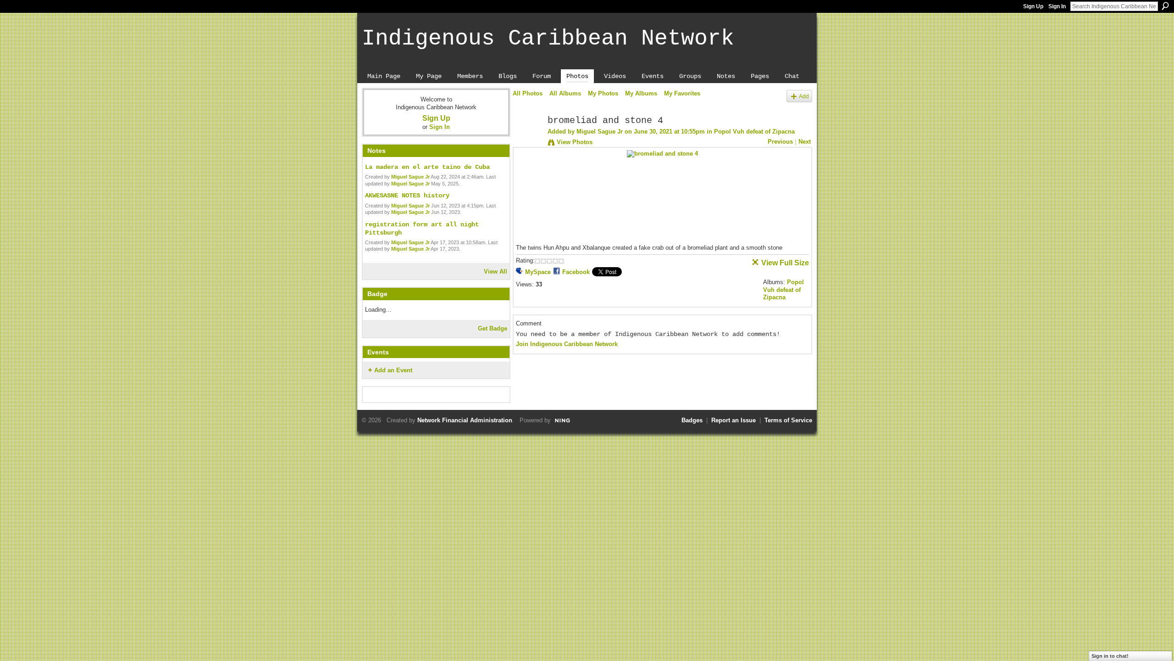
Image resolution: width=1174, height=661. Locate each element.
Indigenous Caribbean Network (548, 38)
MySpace (538, 272)
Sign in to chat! (1110, 656)
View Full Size (785, 263)
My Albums (641, 93)
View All (495, 271)
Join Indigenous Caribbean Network (567, 344)
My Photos (603, 93)
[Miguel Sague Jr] (527, 140)
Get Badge (492, 328)
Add (804, 96)
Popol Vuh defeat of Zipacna (754, 131)
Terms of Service (788, 420)
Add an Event (393, 370)
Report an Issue (733, 420)
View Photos (575, 142)
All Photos (528, 93)
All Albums (565, 93)
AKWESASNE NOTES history (407, 195)
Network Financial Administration (464, 420)
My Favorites (682, 93)
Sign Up (1033, 6)
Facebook (576, 272)
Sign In (1057, 6)
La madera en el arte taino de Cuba (427, 167)
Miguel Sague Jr (410, 176)
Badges (692, 420)
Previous (780, 141)
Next (804, 141)
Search (1165, 6)
